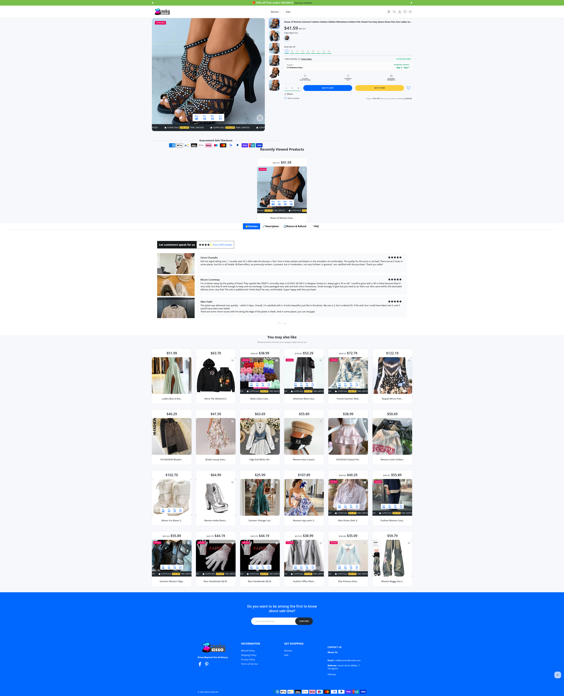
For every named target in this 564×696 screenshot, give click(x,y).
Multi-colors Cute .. (260, 398)
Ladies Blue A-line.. (172, 398)
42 (324, 51)
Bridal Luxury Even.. (216, 459)
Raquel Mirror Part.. (392, 398)
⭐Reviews (251, 226)
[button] (152, 3)
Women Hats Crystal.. (304, 459)
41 (318, 51)
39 (308, 51)
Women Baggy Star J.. (392, 581)
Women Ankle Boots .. (215, 520)
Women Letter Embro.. (392, 459)
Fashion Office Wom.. (304, 581)
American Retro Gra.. (304, 398)
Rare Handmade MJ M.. (216, 581)
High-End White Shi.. (260, 459)
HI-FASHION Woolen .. (171, 459)
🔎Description (270, 226)
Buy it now (380, 88)
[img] (205, 244)
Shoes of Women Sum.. (282, 217)
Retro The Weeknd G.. (216, 398)
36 (292, 51)
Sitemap (332, 674)
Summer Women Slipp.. (172, 581)
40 (313, 51)
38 (303, 51)
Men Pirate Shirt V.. (348, 520)
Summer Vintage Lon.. (260, 520)
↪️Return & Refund (295, 226)
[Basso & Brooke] (162, 12)
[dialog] (394, 11)
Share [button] (290, 93)
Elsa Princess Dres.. (348, 581)
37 (297, 51)
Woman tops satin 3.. (304, 520)
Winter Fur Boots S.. (171, 520)
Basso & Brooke (211, 692)
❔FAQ (315, 226)
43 (329, 51)
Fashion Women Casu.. (392, 520)
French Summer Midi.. (348, 398)
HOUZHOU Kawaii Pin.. (348, 459)
